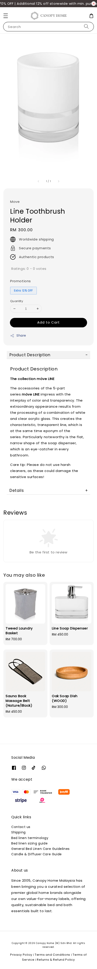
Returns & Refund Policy (56, 959)
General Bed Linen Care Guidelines (40, 848)
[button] (6, 16)
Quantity (16, 301)
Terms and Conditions (52, 955)
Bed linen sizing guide (29, 843)
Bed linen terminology (29, 838)
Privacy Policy (21, 955)
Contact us (20, 827)
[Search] (86, 26)
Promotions (20, 281)
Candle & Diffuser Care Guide (36, 854)
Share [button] (21, 335)
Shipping (18, 832)
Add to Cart (48, 322)
